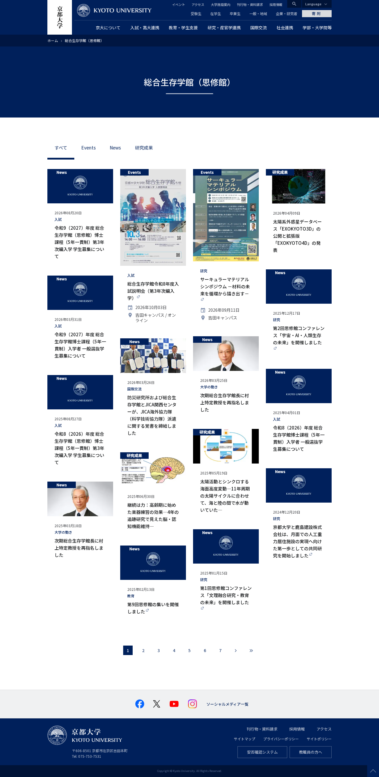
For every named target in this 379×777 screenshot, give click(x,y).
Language (313, 3)
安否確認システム (262, 752)
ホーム (52, 40)
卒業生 (235, 13)
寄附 (317, 13)
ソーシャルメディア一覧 (227, 704)
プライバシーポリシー (281, 738)
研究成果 (144, 147)
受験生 (196, 13)
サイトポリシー (319, 738)
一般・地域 (258, 13)
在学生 (215, 13)
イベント (178, 4)
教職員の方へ (310, 752)
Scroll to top (373, 771)
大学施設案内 (220, 4)
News (115, 147)
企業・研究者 (286, 13)
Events (88, 147)
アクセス (198, 4)
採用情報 (275, 4)
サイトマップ (244, 738)
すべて (60, 147)
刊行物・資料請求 (250, 4)
